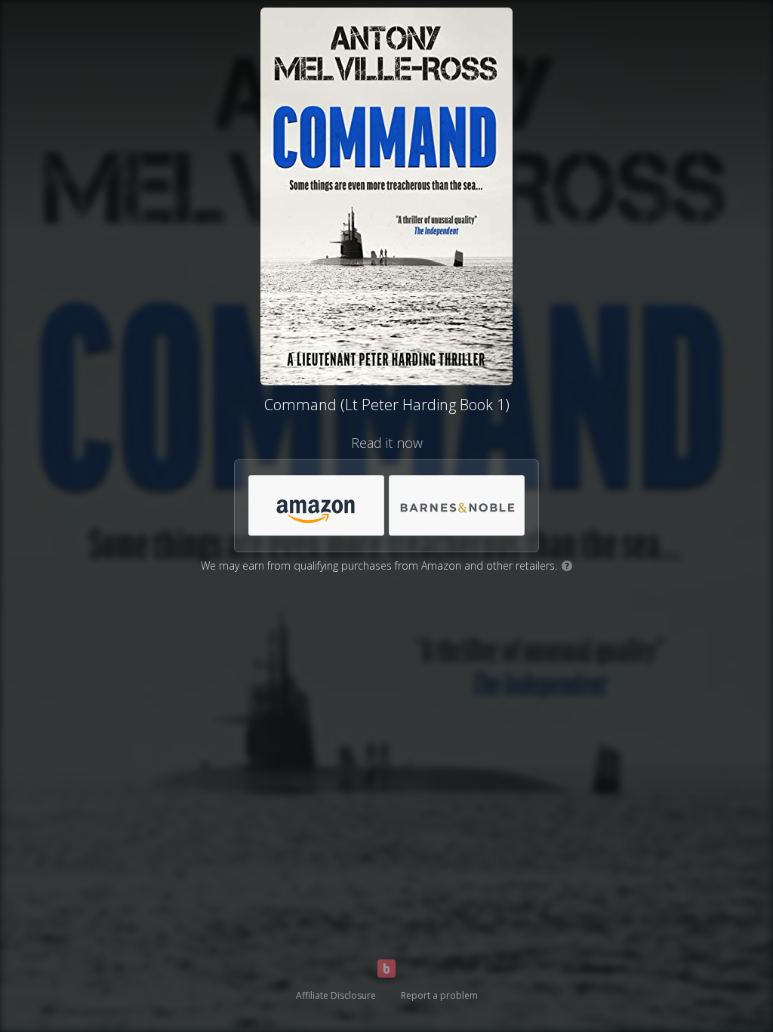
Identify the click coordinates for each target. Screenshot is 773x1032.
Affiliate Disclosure (336, 995)
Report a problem (439, 995)
